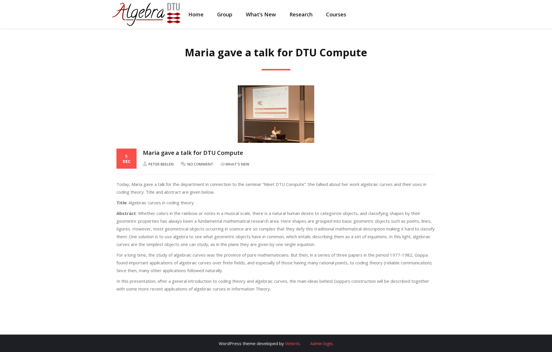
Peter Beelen (161, 164)
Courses (336, 14)
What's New (237, 164)
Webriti (292, 343)
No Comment (200, 164)
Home (196, 14)
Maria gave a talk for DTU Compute (193, 153)
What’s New (261, 14)
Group (224, 14)
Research (301, 14)
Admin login (321, 343)
